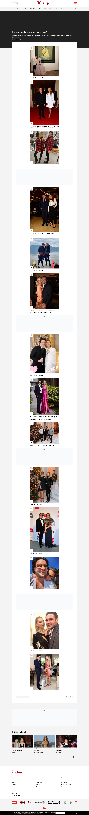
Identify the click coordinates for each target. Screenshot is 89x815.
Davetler (18, 8)
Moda (40, 8)
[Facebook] (14, 796)
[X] (16, 796)
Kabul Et (60, 813)
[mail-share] (18, 39)
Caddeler (25, 8)
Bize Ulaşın (63, 777)
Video (75, 8)
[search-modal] (69, 3)
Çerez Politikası (64, 782)
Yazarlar (38, 784)
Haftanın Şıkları (32, 8)
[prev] (73, 757)
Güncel (13, 8)
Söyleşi (50, 8)
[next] (76, 757)
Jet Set (56, 8)
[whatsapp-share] (16, 39)
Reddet (69, 813)
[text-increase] (20, 39)
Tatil (45, 8)
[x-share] (14, 39)
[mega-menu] (72, 3)
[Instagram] (12, 796)
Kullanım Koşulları (64, 786)
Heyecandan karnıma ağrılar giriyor (22, 696)
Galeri (70, 8)
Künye (62, 780)
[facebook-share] (12, 39)
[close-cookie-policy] (76, 813)
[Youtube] (19, 796)
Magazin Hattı (63, 8)
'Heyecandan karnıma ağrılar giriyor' (23, 26)
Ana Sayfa (13, 26)
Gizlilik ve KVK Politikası (66, 784)
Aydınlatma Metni (64, 789)
